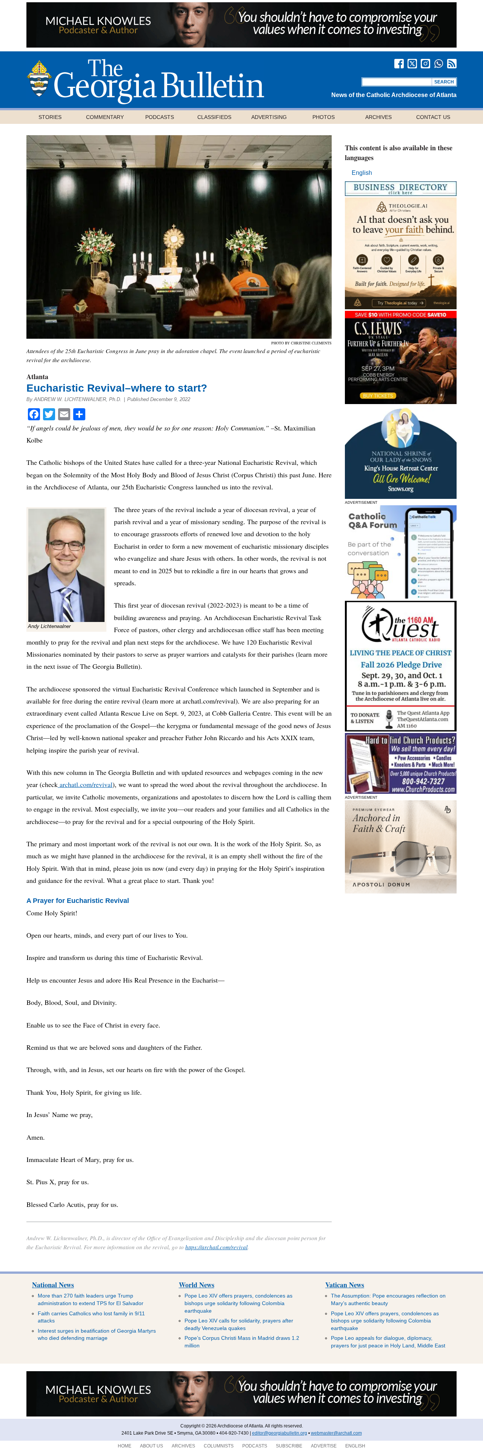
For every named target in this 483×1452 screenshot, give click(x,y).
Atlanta (37, 376)
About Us (151, 1446)
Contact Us (433, 117)
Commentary (105, 117)
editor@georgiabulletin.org (279, 1433)
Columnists (219, 1446)
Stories (50, 117)
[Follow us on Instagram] (425, 63)
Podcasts (159, 117)
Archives (378, 117)
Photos (323, 117)
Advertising (269, 117)
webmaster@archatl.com (336, 1433)
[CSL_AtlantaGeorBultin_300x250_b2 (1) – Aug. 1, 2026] (401, 402)
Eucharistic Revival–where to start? (116, 388)
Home (124, 1446)
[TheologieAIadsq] (401, 307)
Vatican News (344, 1285)
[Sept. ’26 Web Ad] (401, 497)
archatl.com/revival (85, 784)
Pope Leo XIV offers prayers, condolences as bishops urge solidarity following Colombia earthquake (238, 1303)
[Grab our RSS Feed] (452, 63)
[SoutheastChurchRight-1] (401, 791)
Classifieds (214, 117)
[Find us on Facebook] (399, 63)
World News (196, 1285)
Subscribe (289, 1446)
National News (53, 1285)
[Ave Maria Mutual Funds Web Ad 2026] (241, 45)
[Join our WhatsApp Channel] (438, 63)
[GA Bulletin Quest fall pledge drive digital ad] (401, 729)
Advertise (324, 1446)
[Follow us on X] (412, 63)
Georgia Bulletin (145, 81)
